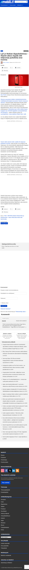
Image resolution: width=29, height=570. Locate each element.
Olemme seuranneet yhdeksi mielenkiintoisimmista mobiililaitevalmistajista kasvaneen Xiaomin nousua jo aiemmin (14, 101)
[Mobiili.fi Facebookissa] (6, 471)
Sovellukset (3, 511)
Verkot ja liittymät (5, 513)
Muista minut (4, 303)
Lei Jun (2, 223)
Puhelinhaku (4, 459)
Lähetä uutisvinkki (5, 543)
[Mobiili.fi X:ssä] (10, 471)
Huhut (2, 529)
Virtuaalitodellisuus (5, 515)
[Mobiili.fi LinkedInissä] (13, 471)
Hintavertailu (13, 5)
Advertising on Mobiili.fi (6, 562)
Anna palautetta (4, 545)
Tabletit (2, 506)
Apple (2, 520)
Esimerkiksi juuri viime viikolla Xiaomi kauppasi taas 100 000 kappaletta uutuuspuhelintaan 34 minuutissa (14, 111)
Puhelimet (3, 457)
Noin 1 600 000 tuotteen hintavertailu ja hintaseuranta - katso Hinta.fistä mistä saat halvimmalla (12, 217)
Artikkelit (19, 5)
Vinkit (2, 501)
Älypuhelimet (4, 504)
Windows (3, 522)
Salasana (3, 298)
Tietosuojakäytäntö (5, 490)
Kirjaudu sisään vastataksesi (21, 320)
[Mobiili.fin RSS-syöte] (17, 471)
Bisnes (2, 525)
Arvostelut (3, 499)
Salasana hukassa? (5, 308)
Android (3, 518)
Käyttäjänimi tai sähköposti (7, 293)
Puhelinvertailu (4, 462)
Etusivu (2, 455)
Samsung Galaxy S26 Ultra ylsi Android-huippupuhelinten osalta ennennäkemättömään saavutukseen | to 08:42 (13, 360)
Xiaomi (6, 223)
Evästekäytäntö (4, 492)
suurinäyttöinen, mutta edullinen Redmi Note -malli (13, 114)
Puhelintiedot (4, 5)
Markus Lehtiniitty (6, 62)
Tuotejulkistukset (5, 527)
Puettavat (3, 508)
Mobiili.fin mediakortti (6, 555)
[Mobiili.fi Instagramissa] (2, 471)
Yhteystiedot (4, 548)
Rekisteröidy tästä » (21, 311)
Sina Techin (3, 95)
